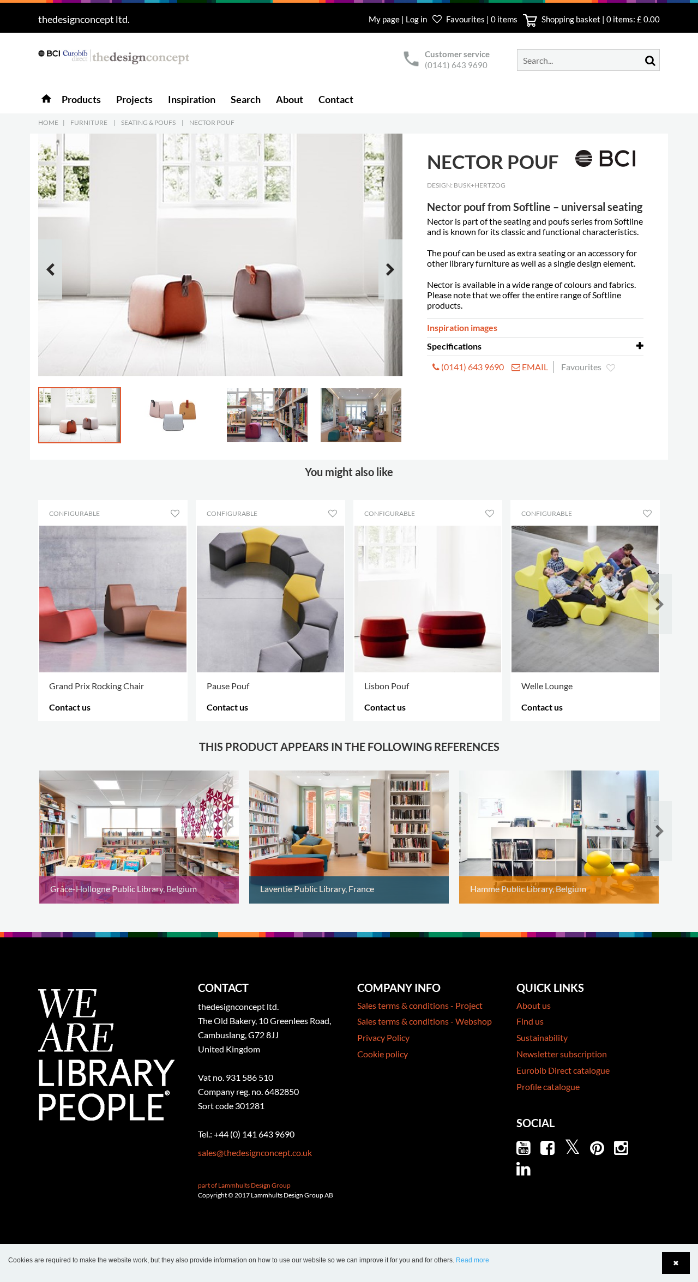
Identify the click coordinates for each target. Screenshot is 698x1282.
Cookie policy (382, 1054)
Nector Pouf (211, 122)
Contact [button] (335, 99)
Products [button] (81, 99)
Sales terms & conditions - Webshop (424, 1021)
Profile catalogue (548, 1086)
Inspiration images (462, 327)
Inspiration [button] (191, 99)
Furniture (88, 122)
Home (48, 122)
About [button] (289, 99)
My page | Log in (399, 19)
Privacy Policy (383, 1037)
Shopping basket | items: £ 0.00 (600, 19)
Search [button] (246, 99)
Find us (530, 1021)
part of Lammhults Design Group (244, 1185)
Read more (472, 1260)
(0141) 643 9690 (456, 65)
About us (533, 1005)
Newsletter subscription (561, 1054)
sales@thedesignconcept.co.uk (255, 1152)
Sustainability (542, 1037)
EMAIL (534, 367)
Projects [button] (134, 99)
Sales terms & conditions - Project (420, 1005)
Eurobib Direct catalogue (563, 1070)
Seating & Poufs (148, 122)
